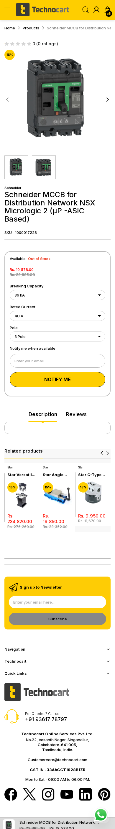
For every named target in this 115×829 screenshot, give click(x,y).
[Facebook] (10, 795)
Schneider (12, 188)
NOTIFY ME (57, 379)
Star (10, 467)
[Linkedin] (85, 795)
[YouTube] (66, 795)
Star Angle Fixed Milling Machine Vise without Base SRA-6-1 (56, 474)
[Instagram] (48, 795)
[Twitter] (29, 795)
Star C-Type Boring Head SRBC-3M (90, 474)
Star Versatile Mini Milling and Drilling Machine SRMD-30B (20, 474)
